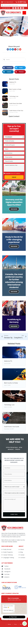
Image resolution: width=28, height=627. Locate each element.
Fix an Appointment (8, 2)
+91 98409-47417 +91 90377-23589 (21, 2)
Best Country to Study (15, 89)
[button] (24, 13)
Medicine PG (12, 82)
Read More (14, 209)
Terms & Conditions (15, 173)
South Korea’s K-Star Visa (16, 110)
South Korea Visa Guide (15, 103)
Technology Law (13, 96)
